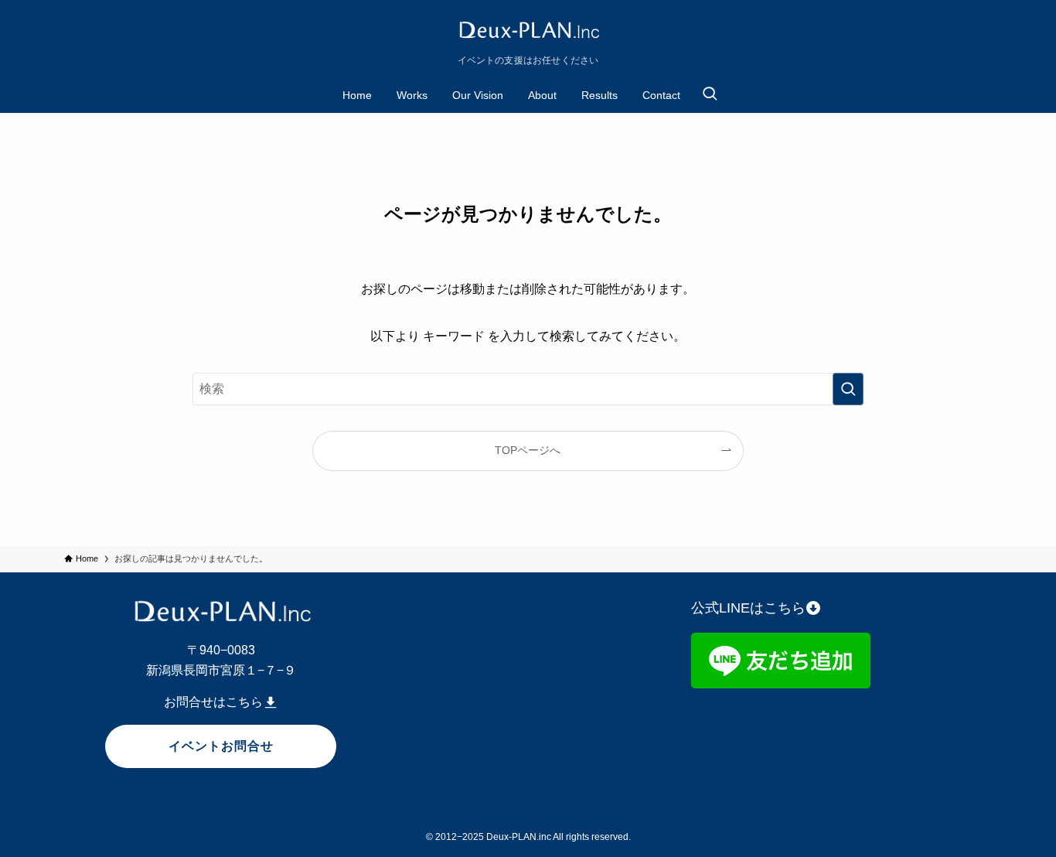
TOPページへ (527, 450)
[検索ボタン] (710, 95)
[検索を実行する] (848, 389)
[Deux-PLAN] (528, 31)
